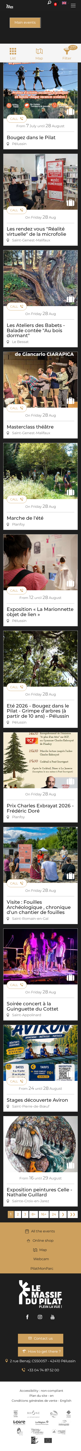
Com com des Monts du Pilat (15, 1414)
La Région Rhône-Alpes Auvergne (42, 1422)
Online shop (43, 1240)
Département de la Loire (19, 1422)
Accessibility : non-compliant (41, 1390)
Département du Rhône (33, 1414)
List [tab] (13, 58)
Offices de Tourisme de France (68, 1414)
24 (54, 1214)
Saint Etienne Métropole (64, 1422)
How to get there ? (44, 1351)
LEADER (34, 1440)
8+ (34, 1214)
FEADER (58, 1431)
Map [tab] (39, 58)
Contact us (43, 1338)
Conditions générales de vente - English (41, 1400)
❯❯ (72, 1214)
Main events (25, 22)
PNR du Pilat (20, 1431)
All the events (43, 1231)
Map (43, 1250)
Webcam (41, 1259)
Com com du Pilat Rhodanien (53, 1414)
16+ (43, 1214)
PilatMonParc (41, 1268)
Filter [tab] (66, 58)
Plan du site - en (41, 1395)
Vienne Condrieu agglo (37, 1431)
